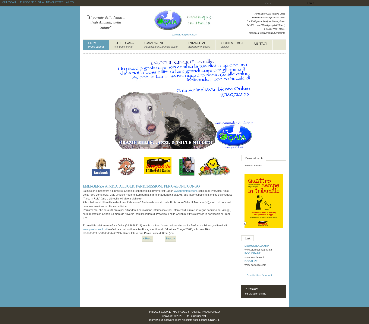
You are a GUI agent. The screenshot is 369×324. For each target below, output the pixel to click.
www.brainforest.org (185, 190)
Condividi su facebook (259, 275)
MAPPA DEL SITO (183, 311)
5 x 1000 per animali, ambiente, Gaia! (266, 21)
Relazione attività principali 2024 (268, 17)
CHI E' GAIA (9, 2)
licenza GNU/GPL (209, 319)
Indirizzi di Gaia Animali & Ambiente (267, 33)
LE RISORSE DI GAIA (31, 2)
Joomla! (153, 319)
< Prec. (147, 238)
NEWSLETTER (55, 2)
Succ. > (170, 238)
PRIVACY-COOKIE (160, 311)
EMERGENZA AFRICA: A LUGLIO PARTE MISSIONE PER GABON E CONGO (141, 186)
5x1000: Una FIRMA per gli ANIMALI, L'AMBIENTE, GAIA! (266, 27)
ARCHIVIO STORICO (207, 311)
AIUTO (70, 2)
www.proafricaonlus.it (95, 229)
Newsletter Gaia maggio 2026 (270, 13)
